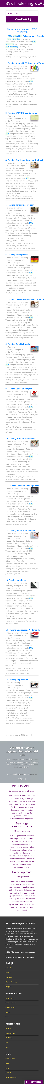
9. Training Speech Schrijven (19, 389)
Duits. (7, 1017)
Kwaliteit (8, 1028)
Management (10, 1033)
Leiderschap (10, 998)
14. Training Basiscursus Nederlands (23, 630)
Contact (8, 1073)
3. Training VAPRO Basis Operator (21, 113)
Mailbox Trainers (11, 982)
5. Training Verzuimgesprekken (20, 205)
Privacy (8, 1063)
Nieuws (8, 972)
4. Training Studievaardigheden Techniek (24, 160)
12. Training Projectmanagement (20, 530)
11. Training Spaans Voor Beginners (22, 486)
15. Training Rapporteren (17, 680)
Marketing (9, 1038)
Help (7, 1068)
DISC (7, 1042)
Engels (8, 1012)
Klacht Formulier (11, 1077)
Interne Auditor (11, 1003)
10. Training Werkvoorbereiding (20, 439)
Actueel (8, 968)
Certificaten (9, 977)
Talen (7, 1047)
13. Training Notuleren (16, 580)
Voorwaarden (10, 1058)
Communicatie (10, 1007)
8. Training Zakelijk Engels (18, 344)
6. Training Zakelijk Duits (17, 255)
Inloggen (8, 986)
